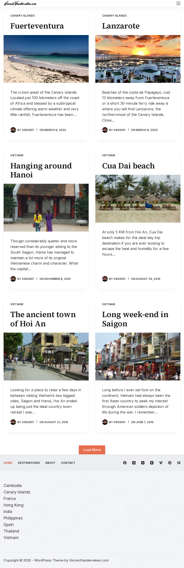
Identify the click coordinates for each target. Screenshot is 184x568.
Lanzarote (121, 25)
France (10, 498)
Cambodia (13, 485)
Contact (68, 462)
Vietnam (16, 155)
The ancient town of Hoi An (43, 319)
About (50, 462)
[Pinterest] (169, 462)
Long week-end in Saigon (135, 319)
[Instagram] (143, 462)
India (8, 511)
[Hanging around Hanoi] (46, 208)
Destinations (29, 462)
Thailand (11, 531)
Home (8, 462)
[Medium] (178, 462)
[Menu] (178, 3)
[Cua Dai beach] (137, 199)
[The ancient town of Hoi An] (46, 356)
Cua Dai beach (128, 165)
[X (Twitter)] (134, 462)
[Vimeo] (160, 462)
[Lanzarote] (137, 59)
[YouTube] (151, 462)
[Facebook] (125, 462)
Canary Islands (22, 15)
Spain (9, 524)
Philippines (13, 518)
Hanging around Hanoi (41, 170)
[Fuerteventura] (46, 59)
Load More (92, 450)
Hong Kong (14, 505)
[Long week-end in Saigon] (137, 356)
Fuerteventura (37, 25)
